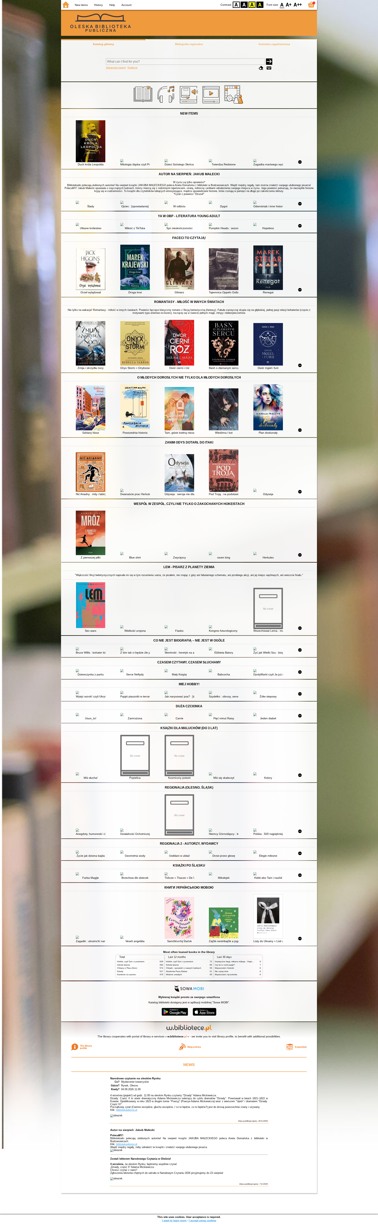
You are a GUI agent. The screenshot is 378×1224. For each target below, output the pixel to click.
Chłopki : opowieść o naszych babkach (183, 968)
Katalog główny (103, 44)
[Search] (269, 61)
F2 (298, 4)
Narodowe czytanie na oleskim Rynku (135, 1078)
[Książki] (143, 103)
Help (112, 4)
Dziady (120, 971)
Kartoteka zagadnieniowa (274, 44)
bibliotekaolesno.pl (126, 1109)
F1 (289, 4)
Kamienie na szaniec (126, 974)
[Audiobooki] (189, 103)
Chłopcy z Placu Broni (127, 968)
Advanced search (116, 67)
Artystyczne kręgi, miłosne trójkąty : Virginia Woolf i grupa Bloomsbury (246, 961)
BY (260, 4)
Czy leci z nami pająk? (225, 965)
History (98, 4)
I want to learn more (174, 1220)
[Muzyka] (166, 103)
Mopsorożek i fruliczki (224, 968)
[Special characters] (269, 68)
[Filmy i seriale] (211, 103)
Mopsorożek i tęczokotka (226, 974)
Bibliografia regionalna (189, 44)
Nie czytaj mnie (221, 971)
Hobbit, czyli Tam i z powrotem (130, 961)
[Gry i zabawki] (234, 103)
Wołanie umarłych (174, 974)
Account (126, 4)
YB (252, 4)
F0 (282, 4)
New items (81, 4)
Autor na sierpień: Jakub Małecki (132, 1129)
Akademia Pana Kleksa (176, 971)
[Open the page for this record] (91, 141)
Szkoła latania (123, 965)
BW (244, 4)
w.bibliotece (177, 1036)
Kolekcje (132, 67)
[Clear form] (261, 68)
